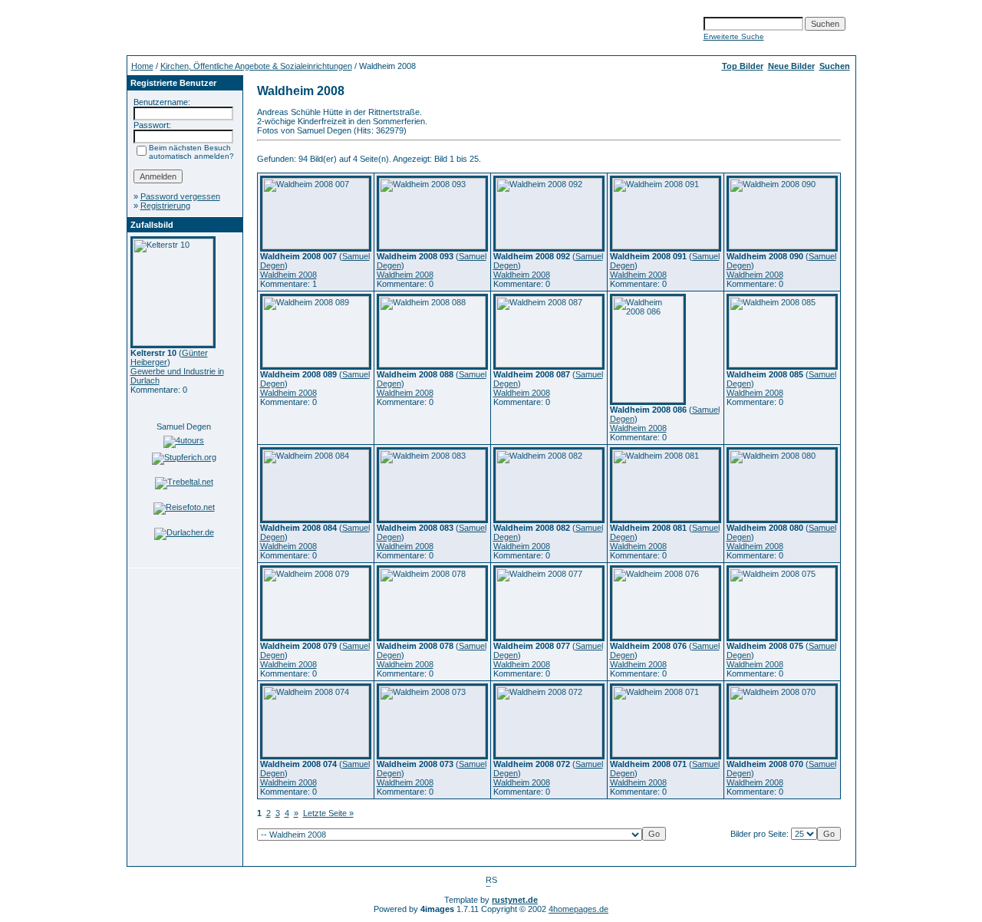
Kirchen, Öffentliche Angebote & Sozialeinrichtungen (256, 66)
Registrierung (165, 205)
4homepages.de (578, 909)
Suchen (834, 66)
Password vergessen (180, 196)
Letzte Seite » (328, 813)
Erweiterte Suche (734, 36)
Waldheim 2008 (288, 274)
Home (142, 66)
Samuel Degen (184, 426)
